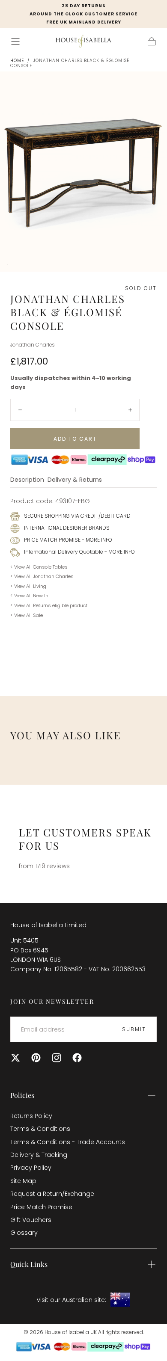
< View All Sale (26, 615)
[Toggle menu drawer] (15, 41)
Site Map (23, 1181)
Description (27, 480)
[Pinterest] (36, 1057)
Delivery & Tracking (38, 1154)
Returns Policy (31, 1116)
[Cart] (151, 41)
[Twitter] (15, 1057)
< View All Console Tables (39, 566)
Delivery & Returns (75, 480)
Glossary (24, 1232)
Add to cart (75, 438)
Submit (134, 1029)
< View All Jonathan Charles (42, 576)
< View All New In (29, 595)
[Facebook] (77, 1057)
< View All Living (28, 586)
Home (17, 60)
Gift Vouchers (30, 1220)
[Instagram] (56, 1057)
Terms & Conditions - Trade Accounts (67, 1142)
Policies (22, 1095)
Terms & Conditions (40, 1128)
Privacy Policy (30, 1167)
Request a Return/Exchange (52, 1193)
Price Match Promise (41, 1207)
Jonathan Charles (32, 344)
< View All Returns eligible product (48, 605)
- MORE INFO (96, 539)
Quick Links (29, 1264)
